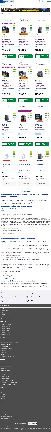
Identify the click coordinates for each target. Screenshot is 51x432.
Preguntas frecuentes (35, 426)
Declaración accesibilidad (6, 416)
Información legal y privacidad (23, 426)
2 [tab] (24, 10)
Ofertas (2, 312)
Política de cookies (5, 403)
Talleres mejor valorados (6, 318)
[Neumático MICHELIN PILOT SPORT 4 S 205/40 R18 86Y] (7, 73)
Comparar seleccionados (7, 19)
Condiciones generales (7, 426)
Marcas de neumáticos (6, 324)
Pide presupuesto (5, 310)
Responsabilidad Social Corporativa (9, 382)
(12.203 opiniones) (39, 42)
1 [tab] (22, 10)
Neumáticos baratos (5, 326)
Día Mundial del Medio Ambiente (8, 384)
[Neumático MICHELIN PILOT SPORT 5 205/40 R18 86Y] (7, 29)
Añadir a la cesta (11, 56)
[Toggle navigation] (1, 1)
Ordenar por (32, 13)
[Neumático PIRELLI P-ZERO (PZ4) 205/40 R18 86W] (40, 117)
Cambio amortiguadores (6, 348)
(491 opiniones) (22, 86)
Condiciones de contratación (7, 412)
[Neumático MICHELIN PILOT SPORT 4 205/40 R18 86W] (40, 29)
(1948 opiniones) (39, 168)
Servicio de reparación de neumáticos (9, 342)
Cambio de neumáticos (6, 344)
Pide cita (3, 308)
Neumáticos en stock (5, 334)
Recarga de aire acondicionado (8, 356)
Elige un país (32, 423)
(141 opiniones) (38, 86)
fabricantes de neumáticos (28, 264)
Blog (2, 316)
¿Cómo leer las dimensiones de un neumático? (12, 236)
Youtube (3, 398)
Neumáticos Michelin (5, 328)
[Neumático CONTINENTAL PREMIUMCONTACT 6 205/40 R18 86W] (23, 29)
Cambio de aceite (5, 352)
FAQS (2, 372)
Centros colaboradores (6, 366)
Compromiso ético (5, 376)
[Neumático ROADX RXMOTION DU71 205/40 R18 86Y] (7, 155)
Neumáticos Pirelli (5, 330)
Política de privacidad (6, 410)
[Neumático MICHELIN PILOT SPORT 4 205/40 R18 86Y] (7, 117)
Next (49, 9)
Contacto (3, 362)
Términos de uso (4, 406)
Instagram (3, 394)
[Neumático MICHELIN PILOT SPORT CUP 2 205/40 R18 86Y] (40, 73)
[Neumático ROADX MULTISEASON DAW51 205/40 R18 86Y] (23, 155)
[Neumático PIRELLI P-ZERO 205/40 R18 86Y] (23, 117)
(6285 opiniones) (5, 86)
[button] (46, 14)
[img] (14, 32)
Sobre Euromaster (5, 364)
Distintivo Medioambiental (7, 380)
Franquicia (3, 374)
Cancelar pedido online (6, 418)
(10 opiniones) (21, 42)
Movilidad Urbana (5, 378)
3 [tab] (26, 10)
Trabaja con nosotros (5, 370)
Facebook (3, 390)
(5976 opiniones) (5, 42)
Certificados (4, 368)
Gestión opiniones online (6, 414)
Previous (1, 9)
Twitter (2, 392)
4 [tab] (28, 10)
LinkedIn (3, 396)
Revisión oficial (4, 346)
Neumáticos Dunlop (5, 332)
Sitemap (14, 426)
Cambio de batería (5, 350)
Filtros (2, 354)
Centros (3, 314)
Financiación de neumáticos (7, 340)
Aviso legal (3, 408)
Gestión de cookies (45, 426)
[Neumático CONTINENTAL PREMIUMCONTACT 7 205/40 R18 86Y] (23, 73)
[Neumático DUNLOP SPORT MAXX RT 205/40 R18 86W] (40, 155)
